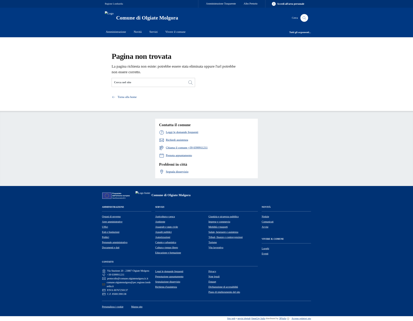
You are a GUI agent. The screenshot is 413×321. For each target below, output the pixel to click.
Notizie (265, 216)
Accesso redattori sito (301, 318)
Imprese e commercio (219, 221)
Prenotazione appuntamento (169, 276)
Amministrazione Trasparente (221, 3)
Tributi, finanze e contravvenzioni (225, 237)
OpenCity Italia (258, 318)
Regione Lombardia (114, 4)
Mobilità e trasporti (218, 227)
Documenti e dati (110, 247)
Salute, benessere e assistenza (223, 232)
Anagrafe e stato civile (166, 227)
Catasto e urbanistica (165, 242)
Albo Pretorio (250, 3)
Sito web (231, 318)
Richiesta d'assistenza (166, 287)
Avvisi (265, 227)
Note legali (214, 276)
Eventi (265, 253)
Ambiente (160, 221)
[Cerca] (190, 82)
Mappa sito (136, 306)
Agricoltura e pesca (165, 216)
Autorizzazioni (162, 237)
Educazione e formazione (168, 252)
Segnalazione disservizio (167, 281)
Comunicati (267, 221)
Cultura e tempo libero (166, 247)
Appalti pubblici (163, 232)
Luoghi (265, 248)
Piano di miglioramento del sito (224, 292)
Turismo (212, 242)
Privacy (212, 271)
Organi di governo (111, 216)
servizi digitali (244, 318)
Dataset (212, 281)
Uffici (105, 227)
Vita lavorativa (215, 247)
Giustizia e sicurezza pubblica (223, 216)
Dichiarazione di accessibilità (223, 287)
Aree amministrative (112, 221)
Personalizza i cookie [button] (112, 306)
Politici (105, 237)
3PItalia (282, 318)
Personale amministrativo (114, 242)
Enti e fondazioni (110, 232)
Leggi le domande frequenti (169, 271)
